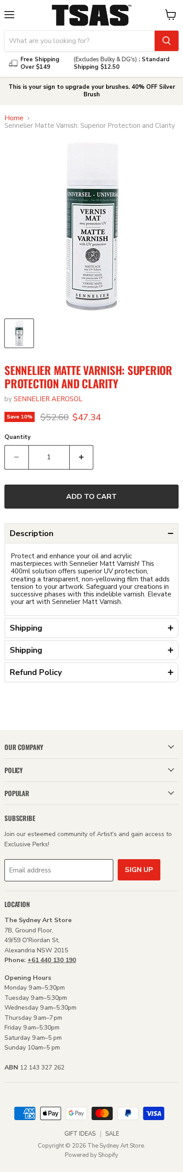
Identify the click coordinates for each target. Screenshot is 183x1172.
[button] (91, 533)
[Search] (167, 41)
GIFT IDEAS (79, 1134)
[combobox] (79, 41)
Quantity (17, 437)
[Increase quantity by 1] (82, 457)
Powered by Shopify (91, 1155)
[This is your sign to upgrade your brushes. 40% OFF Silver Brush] (91, 91)
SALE (112, 1134)
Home (14, 118)
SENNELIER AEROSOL (48, 399)
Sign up (139, 870)
